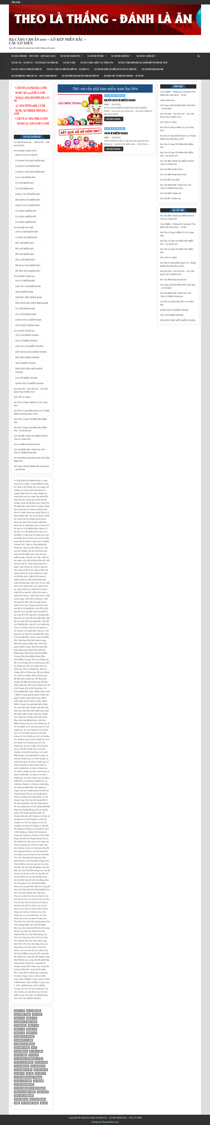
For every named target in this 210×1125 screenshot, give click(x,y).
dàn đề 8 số (31, 1032)
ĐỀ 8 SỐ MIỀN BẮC (24, 254)
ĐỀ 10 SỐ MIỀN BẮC (25, 260)
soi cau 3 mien (20, 1055)
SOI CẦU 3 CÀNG (69, 62)
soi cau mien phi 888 (23, 1069)
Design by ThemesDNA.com (105, 1122)
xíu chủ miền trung (30, 1102)
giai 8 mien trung (22, 1047)
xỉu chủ (44, 1102)
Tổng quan (15, 2)
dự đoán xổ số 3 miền (23, 1040)
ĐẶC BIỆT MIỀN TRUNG (27, 357)
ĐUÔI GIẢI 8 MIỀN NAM (119, 100)
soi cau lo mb (41, 1062)
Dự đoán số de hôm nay (24, 1036)
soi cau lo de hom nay (24, 1062)
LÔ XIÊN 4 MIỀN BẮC (25, 222)
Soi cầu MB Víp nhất (95, 55)
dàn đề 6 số (19, 1032)
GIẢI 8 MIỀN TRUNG (25, 363)
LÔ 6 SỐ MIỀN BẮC (24, 183)
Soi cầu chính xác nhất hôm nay (28, 1077)
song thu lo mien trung (25, 1091)
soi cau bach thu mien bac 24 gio (28, 1058)
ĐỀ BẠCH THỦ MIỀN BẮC (27, 265)
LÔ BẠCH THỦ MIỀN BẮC (27, 166)
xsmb (17, 1102)
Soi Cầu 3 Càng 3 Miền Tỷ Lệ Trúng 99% (96, 62)
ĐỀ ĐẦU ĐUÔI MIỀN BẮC (27, 271)
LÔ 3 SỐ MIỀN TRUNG (26, 378)
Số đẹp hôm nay (21, 1099)
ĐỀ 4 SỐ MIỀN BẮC (24, 243)
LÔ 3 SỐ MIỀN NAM (25, 308)
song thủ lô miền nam (24, 1095)
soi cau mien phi (38, 1066)
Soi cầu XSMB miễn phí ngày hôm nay (30, 1088)
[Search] (199, 56)
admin (106, 104)
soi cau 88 (33, 1055)
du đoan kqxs (20, 1025)
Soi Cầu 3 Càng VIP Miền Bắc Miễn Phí (26, 69)
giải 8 (34, 1047)
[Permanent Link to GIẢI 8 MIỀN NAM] (80, 139)
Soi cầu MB (38, 1080)
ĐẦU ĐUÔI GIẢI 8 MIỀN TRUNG (31, 352)
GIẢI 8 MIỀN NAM (116, 133)
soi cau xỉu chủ (40, 1069)
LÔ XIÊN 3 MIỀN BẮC (26, 216)
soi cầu (30, 1073)
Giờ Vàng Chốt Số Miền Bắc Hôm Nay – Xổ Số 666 (124, 75)
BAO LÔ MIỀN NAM (25, 280)
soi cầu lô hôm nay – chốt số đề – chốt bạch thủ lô (33, 55)
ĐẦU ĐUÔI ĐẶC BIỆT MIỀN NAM (31, 303)
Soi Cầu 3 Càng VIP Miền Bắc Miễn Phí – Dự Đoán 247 (68, 69)
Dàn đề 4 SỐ (31, 1029)
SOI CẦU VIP (19, 1073)
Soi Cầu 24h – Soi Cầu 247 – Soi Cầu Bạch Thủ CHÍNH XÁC (34, 62)
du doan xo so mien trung (25, 1021)
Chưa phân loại (167, 100)
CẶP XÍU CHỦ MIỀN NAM (28, 286)
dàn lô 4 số (19, 1029)
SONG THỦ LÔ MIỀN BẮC (27, 205)
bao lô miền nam (33, 1010)
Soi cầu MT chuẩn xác (145, 55)
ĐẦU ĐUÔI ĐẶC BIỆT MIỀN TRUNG (177, 320)
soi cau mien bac (21, 1066)
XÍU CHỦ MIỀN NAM (25, 314)
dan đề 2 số (31, 1018)
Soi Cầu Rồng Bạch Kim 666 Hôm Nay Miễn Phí (80, 75)
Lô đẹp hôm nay (21, 1051)
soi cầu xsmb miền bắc (24, 1084)
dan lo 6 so (19, 1018)
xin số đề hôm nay (37, 1099)
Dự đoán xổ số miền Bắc (24, 1043)
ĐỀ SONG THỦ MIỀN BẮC (27, 200)
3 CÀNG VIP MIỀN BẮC (26, 237)
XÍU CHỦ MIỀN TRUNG (27, 335)
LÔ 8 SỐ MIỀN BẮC (24, 188)
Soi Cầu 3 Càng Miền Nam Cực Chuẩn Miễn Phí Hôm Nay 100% (142, 62)
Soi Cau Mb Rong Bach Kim (152, 69)
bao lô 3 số (19, 1010)
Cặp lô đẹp (37, 1014)
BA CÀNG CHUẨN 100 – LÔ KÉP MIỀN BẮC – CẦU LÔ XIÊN (47, 41)
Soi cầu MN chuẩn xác (120, 55)
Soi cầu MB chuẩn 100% (70, 55)
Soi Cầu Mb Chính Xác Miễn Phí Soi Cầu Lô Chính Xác (115, 69)
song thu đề (43, 1091)
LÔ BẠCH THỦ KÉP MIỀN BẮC (30, 172)
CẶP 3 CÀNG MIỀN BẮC (26, 232)
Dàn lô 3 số (33, 1025)
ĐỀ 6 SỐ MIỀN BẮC (24, 249)
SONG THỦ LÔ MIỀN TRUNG (29, 383)
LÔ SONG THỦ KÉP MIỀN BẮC (30, 160)
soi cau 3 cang (36, 1051)
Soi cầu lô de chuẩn (23, 1080)
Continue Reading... (114, 119)
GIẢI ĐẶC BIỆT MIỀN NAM (28, 297)
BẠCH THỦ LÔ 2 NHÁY (26, 155)
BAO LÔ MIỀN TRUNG (26, 341)
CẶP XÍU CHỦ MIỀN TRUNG (29, 346)
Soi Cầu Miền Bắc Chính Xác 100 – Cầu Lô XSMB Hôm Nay (34, 75)
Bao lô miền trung (22, 1014)
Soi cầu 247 (40, 1073)
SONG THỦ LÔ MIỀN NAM (28, 320)
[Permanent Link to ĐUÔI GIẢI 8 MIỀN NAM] (80, 109)
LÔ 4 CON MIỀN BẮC (25, 177)
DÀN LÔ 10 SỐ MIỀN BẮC (27, 194)
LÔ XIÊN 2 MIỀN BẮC (26, 211)
